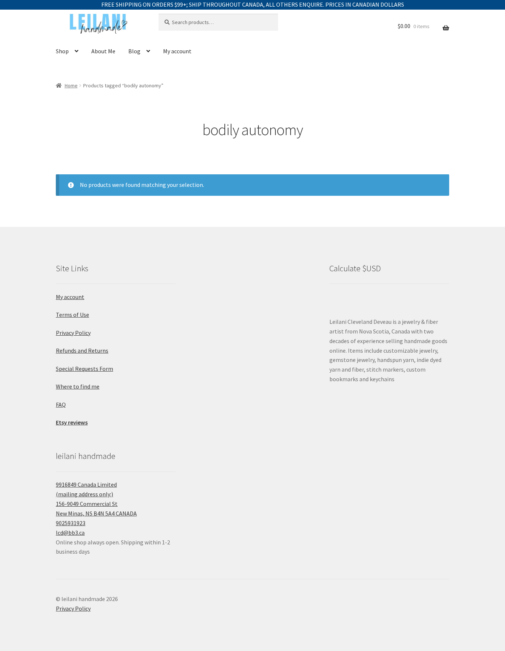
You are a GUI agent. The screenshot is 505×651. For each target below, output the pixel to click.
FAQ (61, 404)
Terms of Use (72, 314)
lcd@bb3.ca (70, 532)
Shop (62, 51)
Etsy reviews (72, 422)
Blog (134, 51)
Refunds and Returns (82, 350)
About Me (103, 51)
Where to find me (77, 386)
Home (71, 85)
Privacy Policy (73, 332)
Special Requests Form (84, 368)
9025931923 (70, 523)
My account (177, 51)
